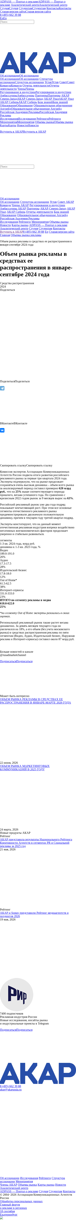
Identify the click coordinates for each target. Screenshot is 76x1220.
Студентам (55, 1191)
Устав (53, 201)
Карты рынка (46, 1184)
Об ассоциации (9, 201)
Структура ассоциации (34, 201)
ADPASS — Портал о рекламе (19, 1191)
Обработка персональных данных (21, 1201)
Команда (5, 205)
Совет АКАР (66, 201)
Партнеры (33, 208)
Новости (60, 1184)
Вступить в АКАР (11, 231)
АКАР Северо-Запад (53, 208)
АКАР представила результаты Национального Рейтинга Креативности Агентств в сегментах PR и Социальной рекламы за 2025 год (36, 843)
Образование (8, 215)
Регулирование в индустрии (47, 205)
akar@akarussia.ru (11, 1089)
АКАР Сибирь (16, 211)
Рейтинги (45, 1178)
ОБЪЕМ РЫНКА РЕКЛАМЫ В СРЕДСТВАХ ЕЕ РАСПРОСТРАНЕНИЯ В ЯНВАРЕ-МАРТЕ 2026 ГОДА (35, 701)
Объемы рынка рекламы (26, 235)
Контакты (69, 1191)
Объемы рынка (27, 1184)
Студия (43, 1191)
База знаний (61, 211)
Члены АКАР (20, 205)
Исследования (29, 1178)
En (46, 231)
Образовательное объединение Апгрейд (42, 215)
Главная (5, 235)
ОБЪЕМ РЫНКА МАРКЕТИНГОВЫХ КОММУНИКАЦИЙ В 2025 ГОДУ (25, 767)
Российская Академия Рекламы (19, 218)
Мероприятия (24, 1181)
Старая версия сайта (61, 231)
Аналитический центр (14, 1188)
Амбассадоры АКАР (13, 208)
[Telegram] (2, 388)
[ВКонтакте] (2, 430)
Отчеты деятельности (39, 211)
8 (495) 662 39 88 (10, 14)
